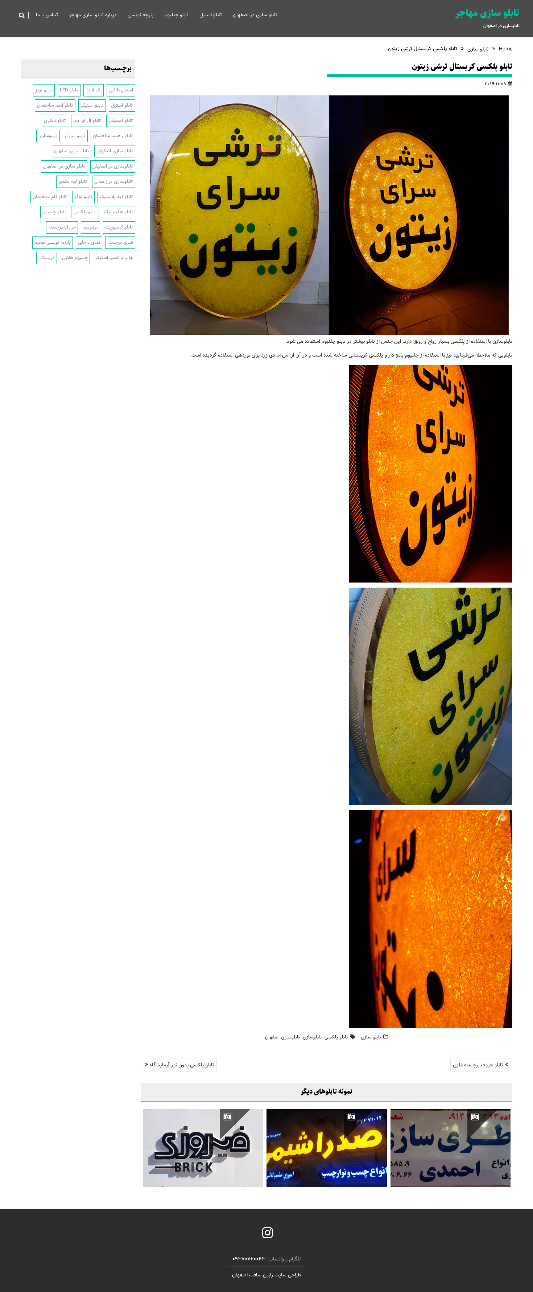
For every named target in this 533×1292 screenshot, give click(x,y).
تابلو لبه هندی (72, 181)
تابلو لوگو (83, 197)
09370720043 (248, 1259)
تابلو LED (69, 90)
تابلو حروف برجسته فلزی (478, 1065)
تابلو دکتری (55, 120)
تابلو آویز (44, 90)
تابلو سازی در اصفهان (255, 15)
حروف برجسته (62, 227)
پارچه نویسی (141, 15)
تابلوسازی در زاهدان (113, 181)
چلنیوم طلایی (75, 258)
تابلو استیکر (92, 105)
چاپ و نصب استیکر (114, 258)
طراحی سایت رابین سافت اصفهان (266, 1275)
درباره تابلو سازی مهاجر (93, 15)
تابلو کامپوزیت (119, 227)
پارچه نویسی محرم (52, 242)
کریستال (46, 258)
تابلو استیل (210, 15)
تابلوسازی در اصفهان (112, 166)
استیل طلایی (121, 90)
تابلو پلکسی (336, 1037)
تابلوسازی (312, 1037)
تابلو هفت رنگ (118, 212)
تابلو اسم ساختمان (55, 105)
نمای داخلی (89, 242)
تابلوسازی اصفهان (282, 1037)
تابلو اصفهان (120, 120)
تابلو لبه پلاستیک (116, 197)
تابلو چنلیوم (177, 15)
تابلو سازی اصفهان (114, 151)
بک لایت (94, 90)
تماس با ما (47, 15)
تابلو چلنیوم (54, 212)
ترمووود (90, 227)
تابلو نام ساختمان (50, 197)
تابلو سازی (371, 1037)
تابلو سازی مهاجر (487, 13)
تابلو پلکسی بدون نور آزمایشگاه (182, 1065)
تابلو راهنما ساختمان (113, 136)
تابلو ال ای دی (87, 120)
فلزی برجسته (120, 242)
